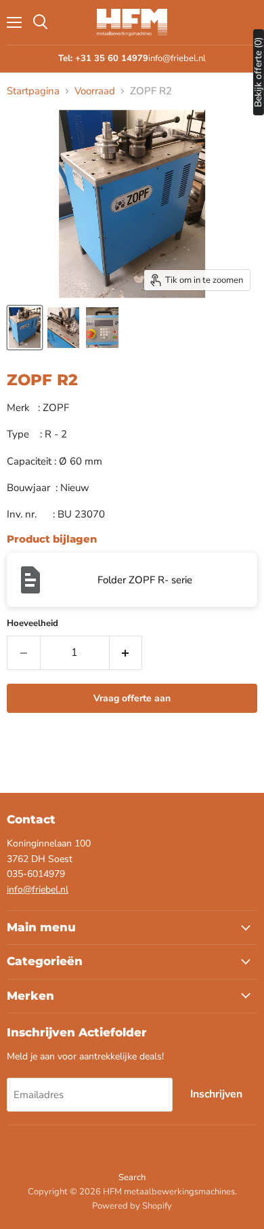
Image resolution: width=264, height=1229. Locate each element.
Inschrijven (216, 1094)
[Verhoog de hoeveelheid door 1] (126, 652)
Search (132, 1177)
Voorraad (94, 91)
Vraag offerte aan (132, 698)
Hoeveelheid (32, 624)
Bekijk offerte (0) (258, 72)
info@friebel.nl (37, 889)
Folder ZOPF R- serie (144, 580)
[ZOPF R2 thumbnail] (24, 327)
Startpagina (33, 91)
